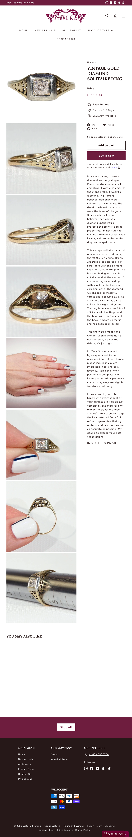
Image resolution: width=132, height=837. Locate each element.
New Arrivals (45, 30)
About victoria (59, 759)
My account (25, 779)
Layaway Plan (46, 830)
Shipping (92, 137)
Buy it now (106, 155)
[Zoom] (41, 87)
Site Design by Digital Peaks (74, 830)
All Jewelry (71, 30)
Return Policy (94, 826)
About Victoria (52, 826)
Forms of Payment (74, 826)
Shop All (66, 727)
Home (23, 30)
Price (90, 88)
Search (55, 754)
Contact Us (66, 39)
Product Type (99, 30)
